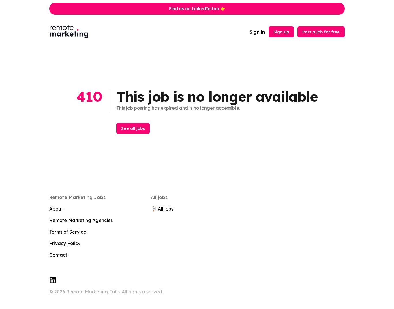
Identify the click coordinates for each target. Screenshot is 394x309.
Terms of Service (67, 232)
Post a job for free (321, 32)
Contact (58, 255)
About (56, 209)
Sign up (281, 32)
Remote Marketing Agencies (81, 220)
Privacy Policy (64, 243)
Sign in (257, 32)
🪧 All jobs (162, 209)
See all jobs (133, 128)
